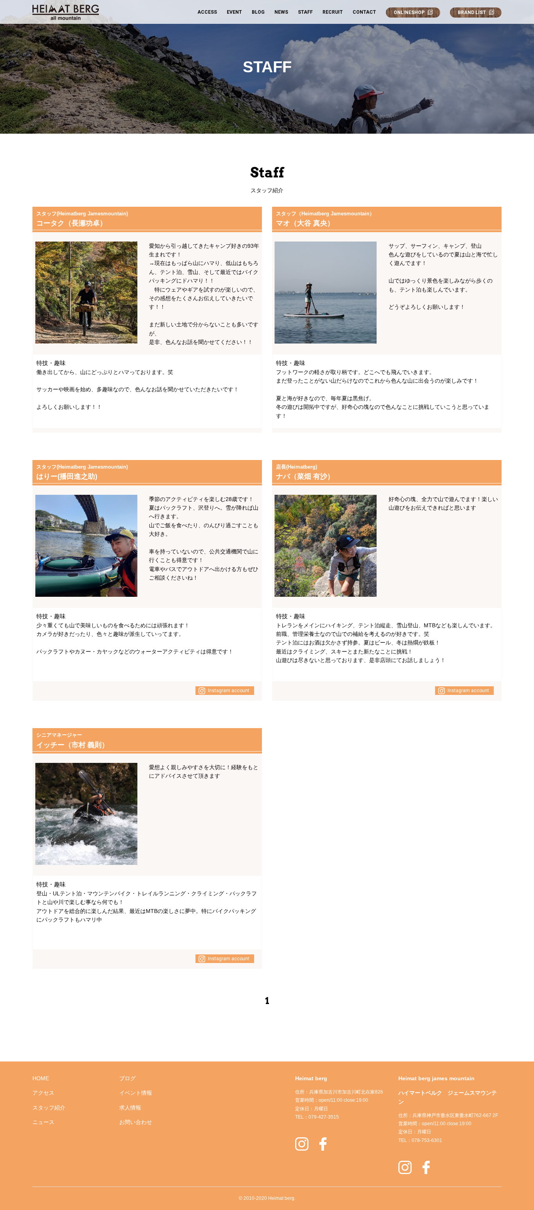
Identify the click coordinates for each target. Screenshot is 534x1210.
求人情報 (130, 1107)
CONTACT (364, 12)
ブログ (127, 1078)
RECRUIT (333, 12)
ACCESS (207, 12)
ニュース (43, 1122)
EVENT (234, 12)
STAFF (305, 12)
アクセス (43, 1093)
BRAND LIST (472, 12)
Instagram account (228, 690)
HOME (40, 1078)
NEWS (281, 12)
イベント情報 (135, 1093)
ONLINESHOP (409, 12)
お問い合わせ (135, 1122)
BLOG (258, 12)
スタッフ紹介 (48, 1107)
